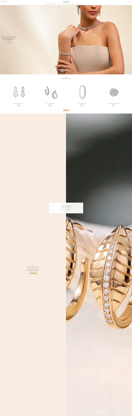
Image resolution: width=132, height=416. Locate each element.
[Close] (81, 204)
